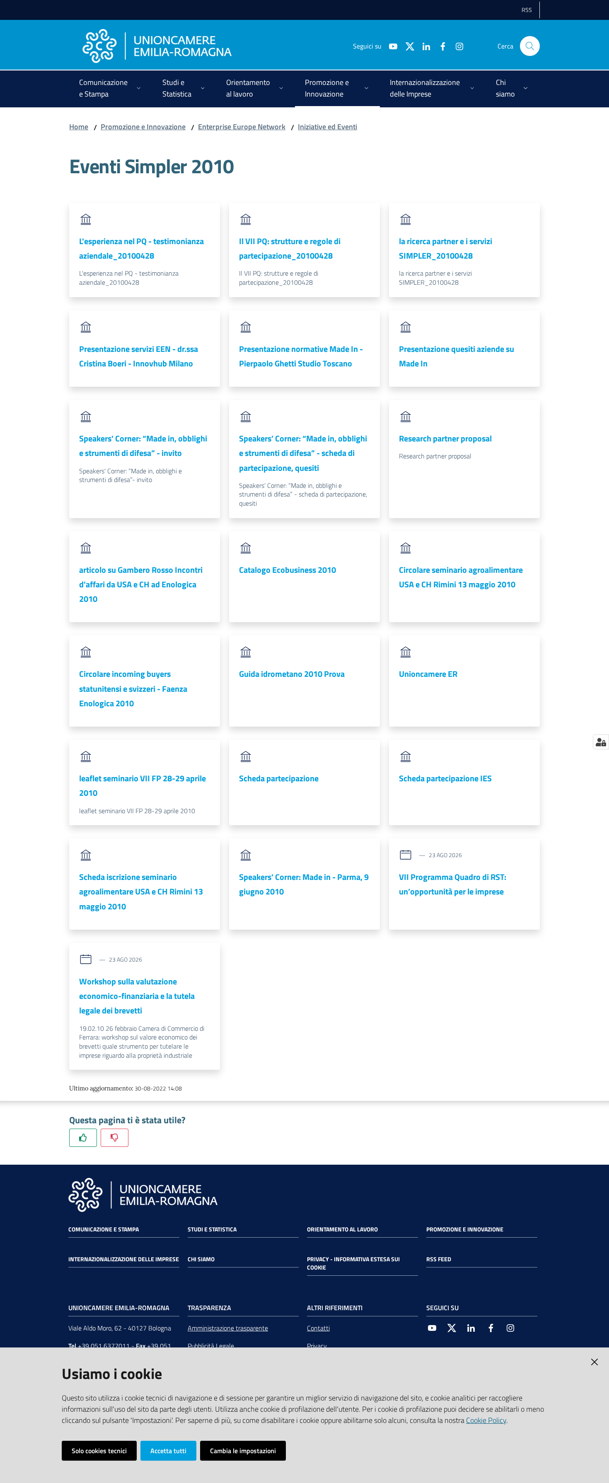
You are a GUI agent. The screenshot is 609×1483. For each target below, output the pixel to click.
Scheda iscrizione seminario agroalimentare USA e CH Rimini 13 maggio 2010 (141, 891)
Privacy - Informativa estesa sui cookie (353, 1263)
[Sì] (83, 1137)
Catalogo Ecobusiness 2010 (287, 569)
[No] (114, 1137)
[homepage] (157, 46)
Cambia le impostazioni (243, 1451)
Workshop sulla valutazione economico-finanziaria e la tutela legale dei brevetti (137, 996)
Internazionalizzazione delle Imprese (123, 1259)
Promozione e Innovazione (143, 126)
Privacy (317, 1346)
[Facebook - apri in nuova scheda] (439, 46)
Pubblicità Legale (211, 1346)
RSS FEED (438, 1259)
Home (78, 126)
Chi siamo (201, 1259)
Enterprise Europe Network (241, 126)
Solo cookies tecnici (99, 1451)
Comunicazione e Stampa (103, 1229)
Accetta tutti (168, 1451)
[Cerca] (530, 46)
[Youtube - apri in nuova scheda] (390, 46)
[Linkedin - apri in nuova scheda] (423, 46)
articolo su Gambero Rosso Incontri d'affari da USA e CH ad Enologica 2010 (141, 584)
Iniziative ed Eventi (327, 126)
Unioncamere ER (428, 673)
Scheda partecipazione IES (445, 778)
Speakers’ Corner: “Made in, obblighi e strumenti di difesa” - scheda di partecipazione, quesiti (303, 453)
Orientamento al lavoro (342, 1229)
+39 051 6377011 (104, 1346)
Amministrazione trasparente (228, 1328)
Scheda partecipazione (279, 778)
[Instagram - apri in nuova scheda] (456, 46)
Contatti (318, 1328)
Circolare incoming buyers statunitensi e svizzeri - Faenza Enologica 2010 (133, 688)
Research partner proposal (445, 438)
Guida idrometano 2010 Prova (292, 673)
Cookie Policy (486, 1420)
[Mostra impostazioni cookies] (601, 741)
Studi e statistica (212, 1229)
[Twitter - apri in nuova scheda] (406, 46)
